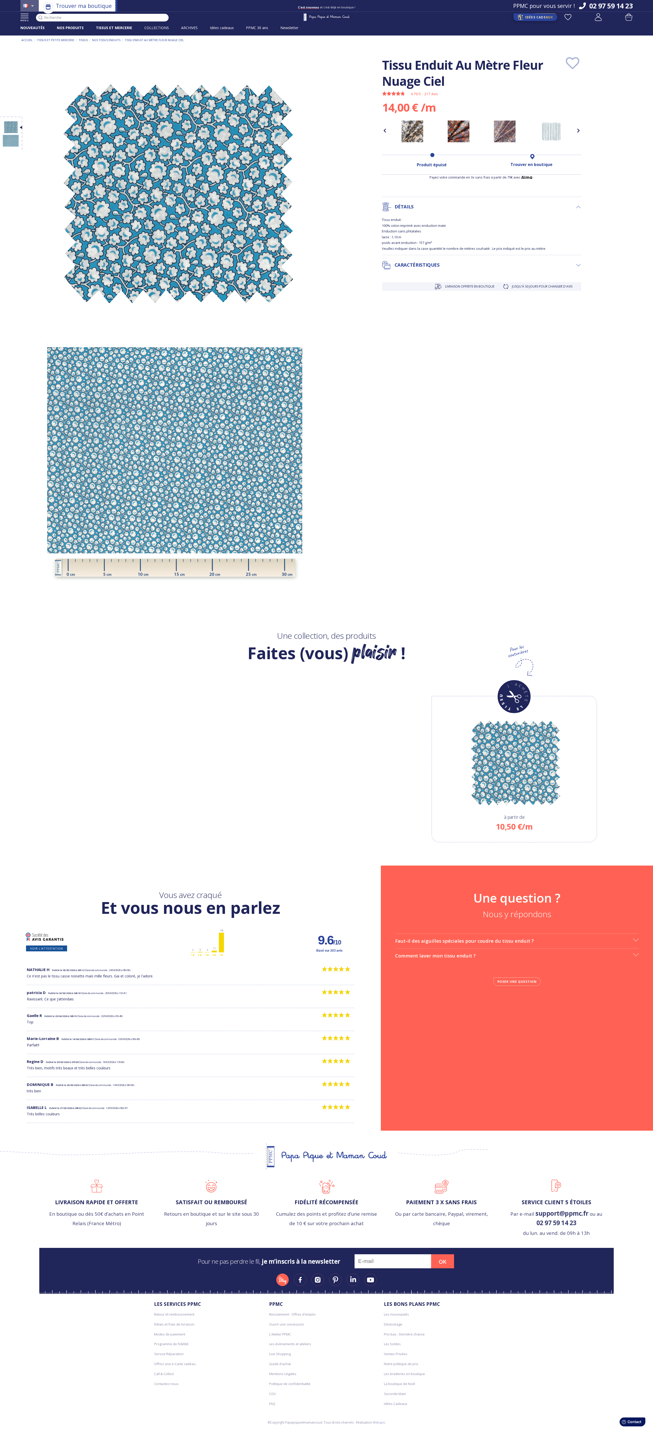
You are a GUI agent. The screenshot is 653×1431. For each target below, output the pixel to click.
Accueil (27, 40)
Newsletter (289, 27)
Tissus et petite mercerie (55, 40)
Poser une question (517, 981)
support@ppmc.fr (561, 1213)
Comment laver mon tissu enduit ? (435, 955)
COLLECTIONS (156, 27)
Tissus (83, 40)
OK (442, 1262)
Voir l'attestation (46, 948)
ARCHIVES (189, 27)
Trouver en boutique (531, 164)
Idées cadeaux (222, 27)
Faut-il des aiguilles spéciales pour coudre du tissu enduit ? (464, 941)
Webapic (379, 1422)
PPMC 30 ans (257, 27)
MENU (24, 20)
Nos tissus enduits (106, 40)
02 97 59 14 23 (556, 1223)
